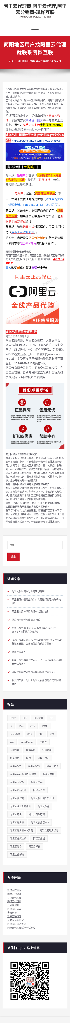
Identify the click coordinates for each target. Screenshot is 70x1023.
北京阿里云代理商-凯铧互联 (26, 619)
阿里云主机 (49, 774)
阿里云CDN (43, 758)
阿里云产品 (37, 782)
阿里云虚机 (39, 838)
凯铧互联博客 (14, 916)
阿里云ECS (15, 766)
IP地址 (45, 726)
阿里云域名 (16, 814)
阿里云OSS (34, 766)
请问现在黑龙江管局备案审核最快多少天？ (34, 672)
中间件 (43, 742)
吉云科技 (12, 912)
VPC (52, 734)
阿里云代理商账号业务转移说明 (28, 591)
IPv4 (21, 726)
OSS (29, 734)
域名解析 (47, 750)
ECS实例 (38, 717)
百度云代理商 (14, 897)
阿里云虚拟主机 (18, 838)
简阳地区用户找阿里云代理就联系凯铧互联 (39, 61)
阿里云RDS (52, 766)
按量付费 (14, 758)
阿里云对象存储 (37, 814)
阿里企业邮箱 (17, 854)
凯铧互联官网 (14, 890)
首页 (11, 61)
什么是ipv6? (18, 651)
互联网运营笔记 (15, 920)
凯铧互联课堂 (14, 909)
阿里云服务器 (17, 822)
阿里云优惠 (44, 806)
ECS (25, 717)
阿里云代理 (39, 790)
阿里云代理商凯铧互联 (42, 798)
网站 (28, 758)
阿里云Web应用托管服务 (23, 774)
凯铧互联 (31, 750)
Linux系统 (15, 734)
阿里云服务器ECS (40, 822)
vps (12, 742)
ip (11, 726)
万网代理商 (13, 905)
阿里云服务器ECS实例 (21, 830)
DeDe (13, 717)
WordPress (27, 742)
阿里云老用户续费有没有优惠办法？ (30, 611)
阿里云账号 (16, 846)
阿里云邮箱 (34, 846)
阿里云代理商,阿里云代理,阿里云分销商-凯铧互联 (35, 9)
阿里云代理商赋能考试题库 (21, 927)
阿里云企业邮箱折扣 (20, 806)
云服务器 (14, 750)
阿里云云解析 (17, 782)
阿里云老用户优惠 (49, 830)
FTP (51, 717)
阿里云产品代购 (18, 790)
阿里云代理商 (17, 798)
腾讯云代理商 (14, 901)
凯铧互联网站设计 (16, 924)
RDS (41, 734)
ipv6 (32, 726)
